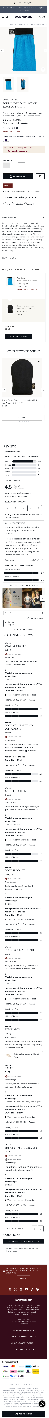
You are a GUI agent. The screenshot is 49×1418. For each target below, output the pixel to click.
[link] (39, 17)
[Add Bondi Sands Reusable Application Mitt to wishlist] (39, 361)
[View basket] (43, 17)
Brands (13, 24)
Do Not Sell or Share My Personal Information (23, 1323)
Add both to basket (18, 337)
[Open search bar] (7, 17)
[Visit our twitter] (15, 1289)
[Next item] (43, 390)
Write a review (8, 123)
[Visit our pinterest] (37, 1289)
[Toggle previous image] (2, 50)
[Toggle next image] (45, 50)
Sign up (23, 1278)
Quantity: (8, 160)
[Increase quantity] (21, 165)
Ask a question (22, 123)
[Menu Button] (2, 17)
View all (42, 137)
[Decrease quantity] (6, 165)
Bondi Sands (23, 24)
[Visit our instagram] (21, 1289)
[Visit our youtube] (26, 1289)
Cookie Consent (24, 1319)
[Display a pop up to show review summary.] (22, 403)
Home (5, 24)
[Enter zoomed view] (43, 69)
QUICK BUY (22, 418)
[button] (42, 1404)
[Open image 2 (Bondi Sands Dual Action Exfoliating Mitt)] (22, 84)
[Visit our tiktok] (32, 1289)
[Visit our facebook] (10, 1289)
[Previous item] (4, 390)
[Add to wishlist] (40, 176)
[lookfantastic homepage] (23, 17)
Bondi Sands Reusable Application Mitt (19, 400)
